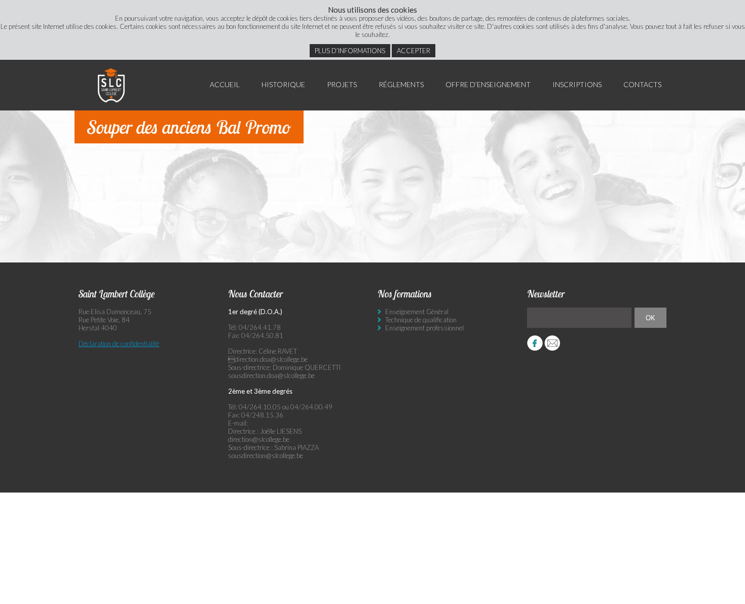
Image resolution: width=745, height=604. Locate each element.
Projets (342, 84)
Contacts (642, 84)
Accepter (413, 51)
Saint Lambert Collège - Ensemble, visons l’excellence (111, 85)
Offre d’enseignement (488, 84)
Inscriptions (577, 84)
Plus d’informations (350, 51)
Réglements (401, 84)
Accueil (225, 84)
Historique (283, 84)
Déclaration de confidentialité (119, 343)
